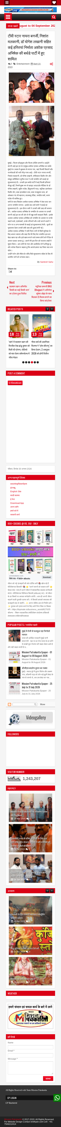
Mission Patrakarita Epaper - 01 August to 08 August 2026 (37, 650)
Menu (7, 2)
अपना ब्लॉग (14, 503)
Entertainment (23, 64)
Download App (17, 499)
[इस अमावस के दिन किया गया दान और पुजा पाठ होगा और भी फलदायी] (30, 967)
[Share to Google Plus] (26, 316)
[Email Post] (10, 272)
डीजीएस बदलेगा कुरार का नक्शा (34, 664)
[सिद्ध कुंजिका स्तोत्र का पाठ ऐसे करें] (30, 906)
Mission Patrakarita (13, 1115)
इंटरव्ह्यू (12, 484)
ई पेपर (12, 495)
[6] (38, 358)
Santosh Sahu (46, 262)
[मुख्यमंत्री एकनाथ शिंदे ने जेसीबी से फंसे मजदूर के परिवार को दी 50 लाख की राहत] (30, 864)
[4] (32, 358)
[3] (29, 358)
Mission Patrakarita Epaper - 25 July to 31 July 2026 (37, 681)
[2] (26, 358)
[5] (35, 358)
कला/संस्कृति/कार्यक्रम (18, 480)
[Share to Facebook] (18, 316)
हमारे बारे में (14, 507)
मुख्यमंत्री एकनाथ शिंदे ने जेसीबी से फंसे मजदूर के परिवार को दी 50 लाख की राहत (30, 870)
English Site (15, 487)
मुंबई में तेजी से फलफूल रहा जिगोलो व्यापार (36, 628)
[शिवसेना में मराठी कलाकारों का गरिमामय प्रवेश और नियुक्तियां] (30, 804)
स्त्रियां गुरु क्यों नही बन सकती (23, 944)
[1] (23, 358)
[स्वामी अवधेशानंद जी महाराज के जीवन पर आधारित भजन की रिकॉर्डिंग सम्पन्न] (41, 326)
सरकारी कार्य (15, 511)
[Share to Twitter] (22, 316)
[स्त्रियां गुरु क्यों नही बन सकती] (30, 937)
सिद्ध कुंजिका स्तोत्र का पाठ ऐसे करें (25, 914)
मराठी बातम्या (15, 491)
